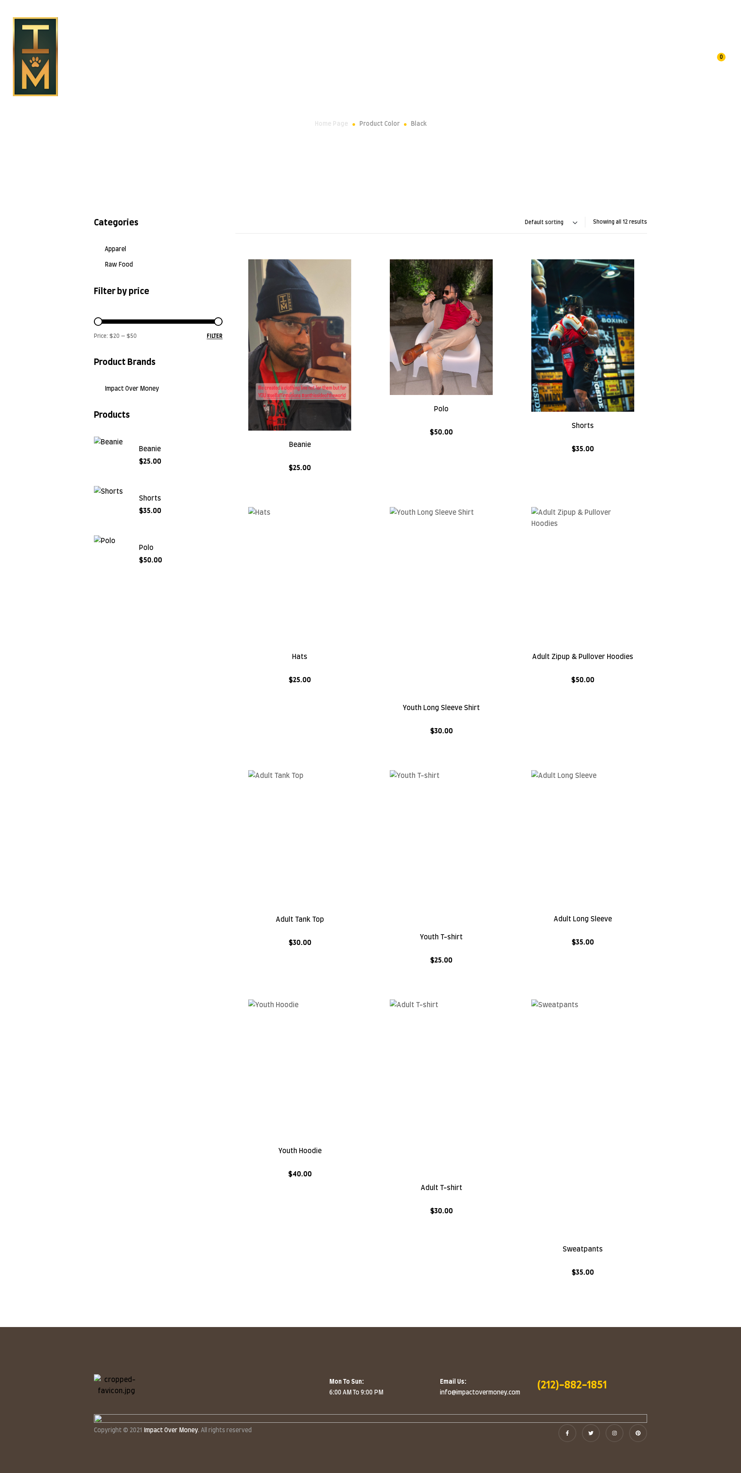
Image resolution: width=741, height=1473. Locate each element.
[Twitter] (591, 1433)
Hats (299, 656)
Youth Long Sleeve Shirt (441, 708)
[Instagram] (614, 1433)
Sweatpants (583, 1249)
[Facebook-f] (567, 1433)
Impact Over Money (132, 389)
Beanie (300, 444)
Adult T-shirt (441, 1187)
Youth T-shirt (441, 937)
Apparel (115, 249)
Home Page (331, 124)
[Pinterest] (638, 1433)
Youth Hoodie (300, 1151)
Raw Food (119, 265)
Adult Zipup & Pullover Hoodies (582, 656)
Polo (441, 409)
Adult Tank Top (300, 919)
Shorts (583, 425)
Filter (215, 336)
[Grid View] (247, 222)
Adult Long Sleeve (583, 919)
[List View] (238, 222)
